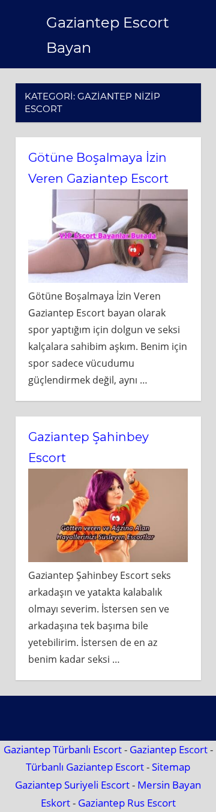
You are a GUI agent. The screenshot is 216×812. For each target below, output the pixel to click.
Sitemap (171, 767)
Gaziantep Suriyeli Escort (72, 785)
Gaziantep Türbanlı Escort (63, 749)
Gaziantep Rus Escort (127, 803)
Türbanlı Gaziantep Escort (85, 767)
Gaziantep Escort (169, 749)
